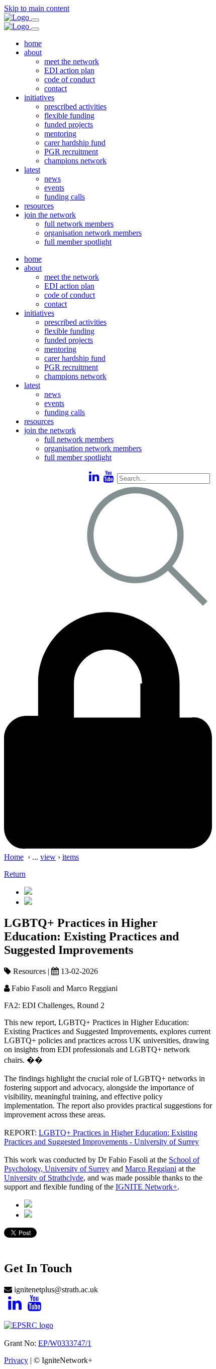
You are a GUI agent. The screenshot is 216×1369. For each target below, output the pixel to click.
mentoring (60, 133)
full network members (79, 224)
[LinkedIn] (94, 476)
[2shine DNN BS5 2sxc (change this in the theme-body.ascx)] (17, 17)
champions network (75, 160)
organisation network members (93, 233)
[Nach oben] (9, 1247)
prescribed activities (75, 106)
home (33, 43)
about (33, 52)
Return (15, 874)
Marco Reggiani (150, 1168)
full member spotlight (78, 242)
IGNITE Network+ (146, 1187)
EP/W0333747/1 (64, 1343)
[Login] (108, 848)
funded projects (68, 124)
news (52, 178)
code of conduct (69, 79)
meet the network (71, 61)
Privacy (16, 1360)
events (54, 187)
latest (32, 169)
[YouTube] (108, 476)
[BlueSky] (85, 476)
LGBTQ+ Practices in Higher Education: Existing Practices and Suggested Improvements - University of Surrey (101, 1137)
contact (55, 88)
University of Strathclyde (43, 1178)
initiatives (39, 97)
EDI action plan (69, 70)
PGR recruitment (71, 151)
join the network (50, 215)
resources (39, 206)
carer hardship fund (74, 142)
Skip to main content (36, 8)
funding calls (64, 196)
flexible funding (69, 115)
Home (14, 857)
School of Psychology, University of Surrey (101, 1164)
